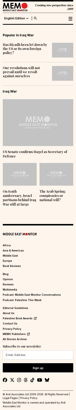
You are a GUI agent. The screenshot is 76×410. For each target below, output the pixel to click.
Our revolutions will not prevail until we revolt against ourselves (21, 72)
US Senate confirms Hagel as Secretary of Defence (35, 154)
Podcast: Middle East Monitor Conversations (32, 294)
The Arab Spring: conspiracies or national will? (52, 195)
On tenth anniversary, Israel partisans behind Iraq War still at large (19, 197)
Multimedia (10, 289)
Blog (5, 274)
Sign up (38, 368)
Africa (7, 245)
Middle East (10, 255)
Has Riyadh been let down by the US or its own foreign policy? (25, 49)
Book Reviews (12, 265)
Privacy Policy (12, 328)
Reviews (8, 284)
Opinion (8, 279)
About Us (8, 313)
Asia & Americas (13, 250)
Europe (7, 260)
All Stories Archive (15, 339)
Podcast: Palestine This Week (22, 300)
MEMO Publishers (14, 334)
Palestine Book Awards (17, 318)
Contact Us (10, 323)
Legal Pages (10, 397)
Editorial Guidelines (15, 308)
